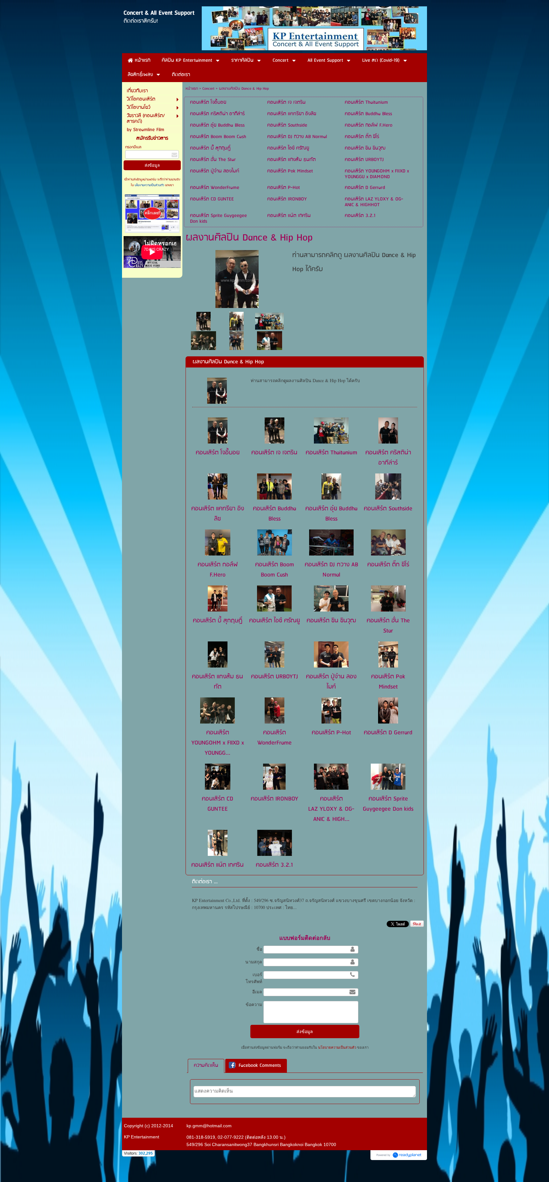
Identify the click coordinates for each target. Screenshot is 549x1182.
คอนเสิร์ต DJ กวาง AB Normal (331, 570)
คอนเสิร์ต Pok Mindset (388, 682)
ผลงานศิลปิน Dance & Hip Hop (228, 362)
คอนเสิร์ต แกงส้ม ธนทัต (217, 682)
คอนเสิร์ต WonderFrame (274, 738)
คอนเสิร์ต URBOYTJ (274, 677)
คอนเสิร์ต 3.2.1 (274, 865)
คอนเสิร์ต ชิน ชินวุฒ (331, 621)
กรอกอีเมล (133, 147)
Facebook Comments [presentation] (260, 1066)
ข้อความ (254, 1004)
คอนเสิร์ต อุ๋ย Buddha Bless (331, 514)
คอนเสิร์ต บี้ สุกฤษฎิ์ (217, 621)
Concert (208, 88)
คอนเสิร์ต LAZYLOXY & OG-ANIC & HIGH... (331, 809)
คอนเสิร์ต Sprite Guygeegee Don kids (388, 804)
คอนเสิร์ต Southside (388, 509)
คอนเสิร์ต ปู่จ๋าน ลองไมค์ (331, 682)
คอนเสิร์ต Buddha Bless (274, 514)
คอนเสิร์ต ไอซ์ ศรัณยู (274, 621)
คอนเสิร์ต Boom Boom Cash (274, 570)
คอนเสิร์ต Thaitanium (331, 453)
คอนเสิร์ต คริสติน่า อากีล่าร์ (388, 458)
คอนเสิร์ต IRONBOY (274, 799)
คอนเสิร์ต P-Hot (331, 733)
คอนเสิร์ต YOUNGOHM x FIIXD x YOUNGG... (217, 743)
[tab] (206, 1066)
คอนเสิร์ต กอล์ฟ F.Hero (218, 570)
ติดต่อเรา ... (205, 881)
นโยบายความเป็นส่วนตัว (149, 185)
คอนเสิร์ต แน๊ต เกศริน (217, 865)
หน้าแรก (192, 88)
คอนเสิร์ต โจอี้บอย (218, 453)
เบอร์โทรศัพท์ (254, 978)
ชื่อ (259, 949)
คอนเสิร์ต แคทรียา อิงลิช (217, 514)
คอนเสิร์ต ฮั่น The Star (388, 626)
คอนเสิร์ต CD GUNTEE (217, 804)
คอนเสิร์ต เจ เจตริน (274, 453)
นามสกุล (253, 961)
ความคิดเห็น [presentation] (206, 1065)
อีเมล (257, 991)
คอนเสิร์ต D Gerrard (388, 733)
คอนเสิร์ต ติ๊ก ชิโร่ (388, 565)
